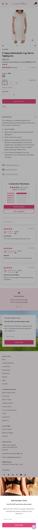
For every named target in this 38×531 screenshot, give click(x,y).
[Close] (35, 480)
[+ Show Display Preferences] (34, 527)
